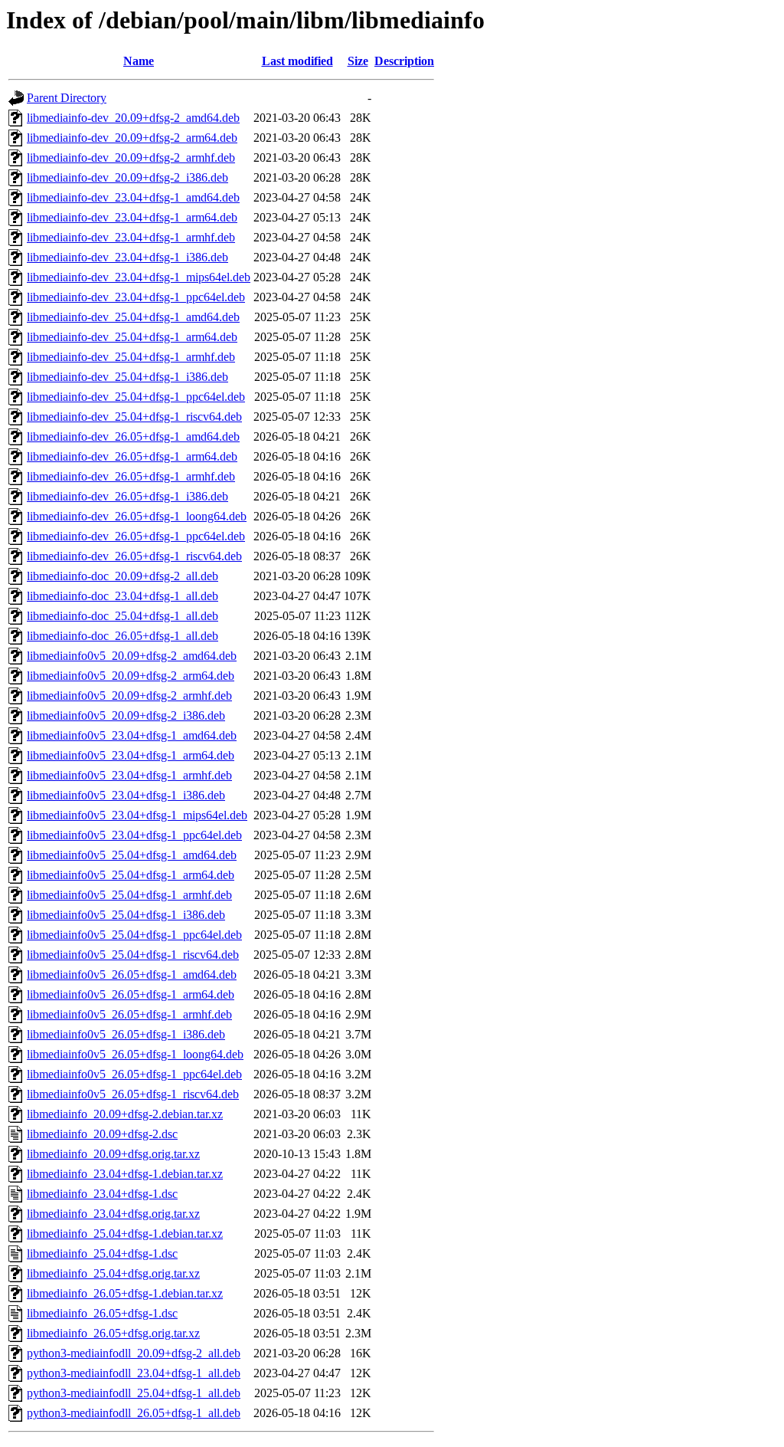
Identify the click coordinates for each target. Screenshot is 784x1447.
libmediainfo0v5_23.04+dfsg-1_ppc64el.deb (134, 835)
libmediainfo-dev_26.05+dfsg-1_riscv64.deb (134, 556)
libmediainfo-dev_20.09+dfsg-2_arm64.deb (132, 137)
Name (138, 60)
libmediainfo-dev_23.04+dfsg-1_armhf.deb (131, 237)
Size (358, 60)
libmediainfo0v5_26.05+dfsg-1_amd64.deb (132, 974)
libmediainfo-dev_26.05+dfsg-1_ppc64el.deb (136, 536)
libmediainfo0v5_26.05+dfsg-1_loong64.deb (135, 1054)
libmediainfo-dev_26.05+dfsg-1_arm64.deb (132, 456)
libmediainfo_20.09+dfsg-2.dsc (102, 1133)
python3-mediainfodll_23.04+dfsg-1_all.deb (133, 1373)
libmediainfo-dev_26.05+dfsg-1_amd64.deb (133, 436)
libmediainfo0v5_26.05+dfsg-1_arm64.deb (130, 994)
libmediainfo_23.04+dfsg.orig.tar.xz (113, 1213)
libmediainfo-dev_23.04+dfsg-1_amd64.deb (133, 197)
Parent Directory (66, 97)
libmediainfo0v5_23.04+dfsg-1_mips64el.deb (137, 815)
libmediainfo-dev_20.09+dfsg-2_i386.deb (127, 177)
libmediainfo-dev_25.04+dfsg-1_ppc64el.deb (136, 396)
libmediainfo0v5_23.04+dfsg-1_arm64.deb (130, 755)
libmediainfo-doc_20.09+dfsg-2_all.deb (122, 575)
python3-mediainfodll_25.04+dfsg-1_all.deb (133, 1392)
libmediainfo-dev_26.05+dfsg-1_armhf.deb (131, 476)
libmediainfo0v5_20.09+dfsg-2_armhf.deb (129, 695)
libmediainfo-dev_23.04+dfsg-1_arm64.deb (132, 217)
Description (404, 60)
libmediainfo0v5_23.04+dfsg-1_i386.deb (126, 795)
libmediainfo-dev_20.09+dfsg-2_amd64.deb (133, 117)
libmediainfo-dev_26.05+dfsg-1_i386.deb (127, 496)
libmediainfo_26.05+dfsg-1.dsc (102, 1313)
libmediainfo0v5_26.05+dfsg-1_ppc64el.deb (134, 1074)
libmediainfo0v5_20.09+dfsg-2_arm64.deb (130, 675)
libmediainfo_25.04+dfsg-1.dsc (102, 1253)
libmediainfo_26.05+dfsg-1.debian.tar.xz (125, 1293)
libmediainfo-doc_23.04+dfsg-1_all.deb (122, 595)
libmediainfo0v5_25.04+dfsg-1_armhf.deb (129, 894)
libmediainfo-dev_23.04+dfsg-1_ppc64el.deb (136, 297)
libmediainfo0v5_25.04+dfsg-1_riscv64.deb (133, 954)
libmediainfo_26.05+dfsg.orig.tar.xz (113, 1333)
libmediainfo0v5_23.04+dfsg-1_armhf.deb (129, 775)
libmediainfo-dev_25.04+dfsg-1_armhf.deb (131, 356)
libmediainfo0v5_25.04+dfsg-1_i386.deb (126, 914)
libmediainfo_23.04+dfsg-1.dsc (102, 1193)
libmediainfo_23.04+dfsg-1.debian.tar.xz (125, 1173)
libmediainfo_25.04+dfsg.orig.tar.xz (113, 1273)
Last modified (297, 60)
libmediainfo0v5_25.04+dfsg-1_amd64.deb (132, 854)
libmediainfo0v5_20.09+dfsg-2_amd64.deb (132, 655)
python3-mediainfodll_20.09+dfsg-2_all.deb (133, 1353)
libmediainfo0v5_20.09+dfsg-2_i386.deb (126, 715)
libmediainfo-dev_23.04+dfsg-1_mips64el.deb (138, 277)
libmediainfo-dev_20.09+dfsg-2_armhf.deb (131, 157)
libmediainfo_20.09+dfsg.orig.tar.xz (113, 1153)
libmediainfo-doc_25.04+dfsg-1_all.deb (122, 615)
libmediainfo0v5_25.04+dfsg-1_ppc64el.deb (134, 934)
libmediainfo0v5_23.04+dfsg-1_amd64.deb (132, 735)
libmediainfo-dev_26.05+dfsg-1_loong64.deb (137, 516)
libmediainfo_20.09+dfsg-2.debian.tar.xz (125, 1114)
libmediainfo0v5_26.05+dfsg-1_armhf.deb (129, 1014)
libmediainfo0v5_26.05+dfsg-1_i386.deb (126, 1034)
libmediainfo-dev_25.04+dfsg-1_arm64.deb (132, 336)
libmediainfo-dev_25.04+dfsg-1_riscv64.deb (134, 416)
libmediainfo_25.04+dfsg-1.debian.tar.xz (125, 1233)
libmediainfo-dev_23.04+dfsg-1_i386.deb (127, 257)
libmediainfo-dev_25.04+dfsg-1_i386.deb (127, 376)
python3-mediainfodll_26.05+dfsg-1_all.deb (133, 1412)
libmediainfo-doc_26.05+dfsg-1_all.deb (122, 635)
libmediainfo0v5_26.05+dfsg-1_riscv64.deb (133, 1094)
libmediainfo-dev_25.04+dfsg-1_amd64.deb (133, 316)
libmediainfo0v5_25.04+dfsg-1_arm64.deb (130, 874)
